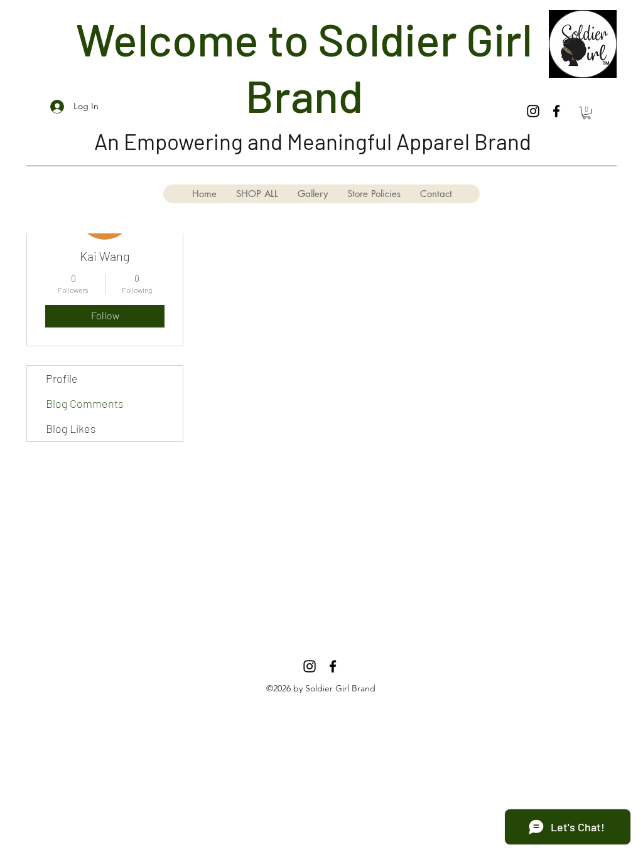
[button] (586, 113)
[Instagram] (533, 111)
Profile (62, 378)
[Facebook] (556, 111)
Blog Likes (71, 428)
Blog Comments (85, 403)
